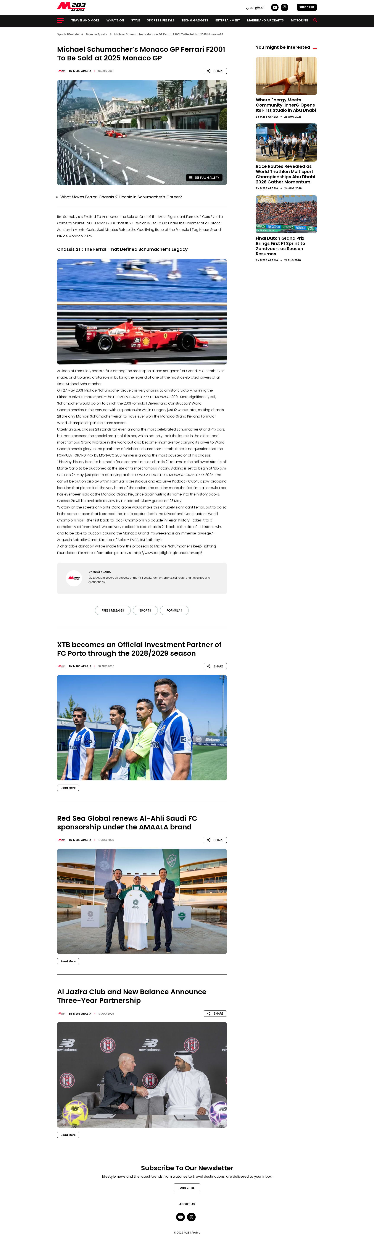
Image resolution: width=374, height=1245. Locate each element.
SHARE (218, 71)
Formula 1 (174, 610)
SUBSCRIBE (306, 7)
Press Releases (113, 610)
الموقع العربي (255, 7)
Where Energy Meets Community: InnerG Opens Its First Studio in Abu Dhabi (286, 105)
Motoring (299, 20)
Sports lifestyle (160, 20)
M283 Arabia (82, 71)
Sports (145, 610)
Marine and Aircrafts (265, 20)
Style (135, 20)
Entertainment (227, 20)
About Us (187, 1204)
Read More (68, 788)
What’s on (115, 20)
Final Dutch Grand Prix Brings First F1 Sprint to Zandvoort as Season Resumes (280, 246)
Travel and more (85, 20)
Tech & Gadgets (194, 20)
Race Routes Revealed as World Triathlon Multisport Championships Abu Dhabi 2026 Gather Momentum (285, 174)
